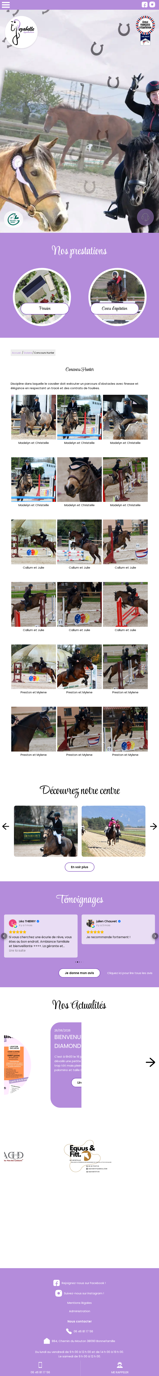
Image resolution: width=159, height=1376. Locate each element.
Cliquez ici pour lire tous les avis (129, 964)
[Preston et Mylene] (33, 666)
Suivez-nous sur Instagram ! (84, 1284)
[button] (4, 931)
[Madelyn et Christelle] (33, 417)
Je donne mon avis (79, 964)
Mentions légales (79, 1294)
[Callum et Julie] (33, 542)
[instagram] (152, 6)
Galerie (28, 352)
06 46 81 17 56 (83, 1322)
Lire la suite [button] (94, 941)
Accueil (16, 352)
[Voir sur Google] (13, 923)
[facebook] (145, 6)
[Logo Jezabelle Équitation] (21, 33)
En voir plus (79, 867)
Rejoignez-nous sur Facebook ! (84, 1274)
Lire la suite (41, 1083)
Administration (79, 1302)
